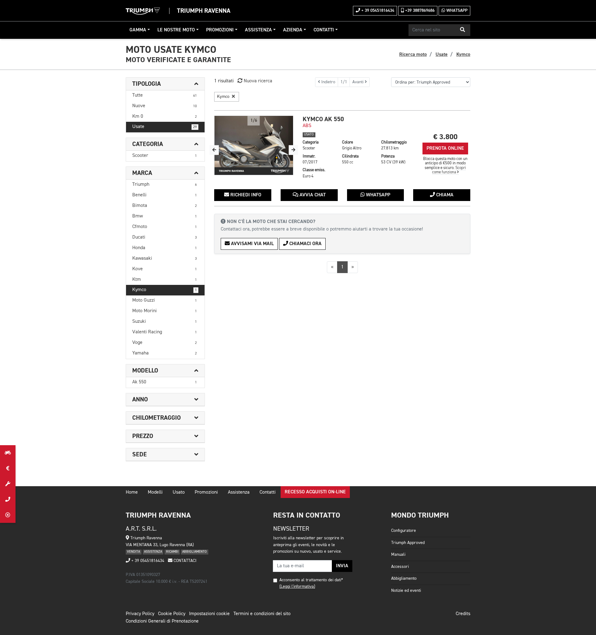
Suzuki (164, 321)
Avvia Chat (312, 195)
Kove (164, 269)
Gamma (137, 30)
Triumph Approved (408, 543)
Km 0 (164, 116)
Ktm (164, 279)
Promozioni (220, 30)
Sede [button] (139, 454)
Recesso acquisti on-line (315, 492)
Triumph (164, 184)
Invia (342, 566)
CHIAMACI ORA (305, 243)
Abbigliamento (404, 578)
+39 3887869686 (419, 10)
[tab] (165, 84)
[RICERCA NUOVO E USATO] (8, 453)
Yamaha (164, 353)
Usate (164, 126)
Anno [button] (140, 399)
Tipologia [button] (146, 84)
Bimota (164, 205)
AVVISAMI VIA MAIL (252, 243)
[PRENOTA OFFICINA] (8, 484)
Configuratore (403, 530)
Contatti (324, 30)
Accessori (400, 566)
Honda (164, 247)
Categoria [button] (147, 144)
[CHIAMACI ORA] (8, 499)
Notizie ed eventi (406, 590)
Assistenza (258, 30)
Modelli (155, 492)
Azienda (292, 30)
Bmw (164, 216)
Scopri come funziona (449, 170)
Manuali (398, 554)
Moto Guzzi (164, 300)
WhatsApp (456, 10)
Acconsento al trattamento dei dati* (311, 580)
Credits (463, 613)
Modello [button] (145, 370)
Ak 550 (164, 382)
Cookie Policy (171, 613)
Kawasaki (164, 258)
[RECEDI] (8, 515)
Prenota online (445, 148)
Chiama (444, 195)
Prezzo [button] (142, 436)
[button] (462, 30)
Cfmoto (164, 226)
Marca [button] (142, 173)
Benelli (164, 195)
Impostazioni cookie (209, 613)
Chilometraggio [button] (156, 418)
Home (132, 492)
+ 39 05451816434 (377, 10)
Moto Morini (164, 310)
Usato (179, 492)
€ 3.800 (445, 137)
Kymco (164, 289)
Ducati (164, 237)
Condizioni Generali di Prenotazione (162, 621)
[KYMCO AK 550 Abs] (253, 145)
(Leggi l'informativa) (297, 586)
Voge (164, 342)
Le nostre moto (176, 30)
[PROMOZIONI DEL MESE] (8, 468)
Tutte (164, 95)
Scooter (164, 155)
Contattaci (184, 561)
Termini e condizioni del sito (262, 613)
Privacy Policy (140, 613)
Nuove (164, 105)
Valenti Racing (164, 332)
